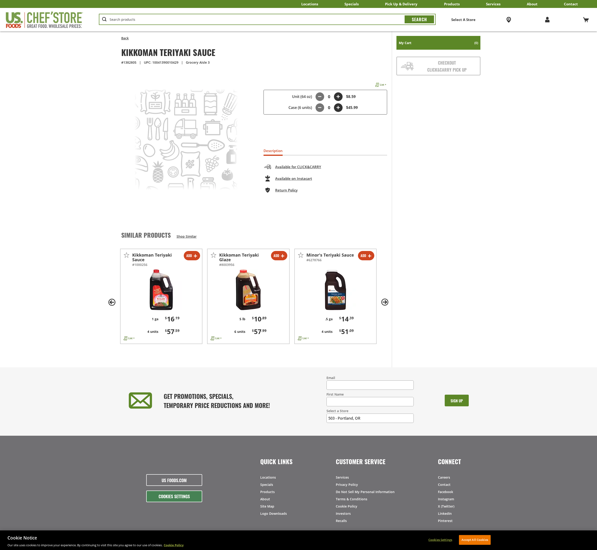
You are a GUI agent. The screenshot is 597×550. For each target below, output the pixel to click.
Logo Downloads (273, 513)
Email (330, 378)
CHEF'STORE (44, 19)
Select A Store (463, 19)
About (532, 4)
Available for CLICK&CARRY (298, 166)
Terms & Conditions (351, 499)
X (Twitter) (446, 506)
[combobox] (267, 19)
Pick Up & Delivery (401, 4)
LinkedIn (445, 513)
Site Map (267, 506)
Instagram (446, 499)
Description (273, 150)
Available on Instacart (293, 178)
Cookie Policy (346, 506)
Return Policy (286, 190)
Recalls (341, 521)
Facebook (445, 492)
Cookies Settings (174, 496)
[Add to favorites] (126, 255)
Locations (309, 4)
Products (452, 4)
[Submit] (419, 19)
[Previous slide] (112, 302)
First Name (335, 394)
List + (383, 84)
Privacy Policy (347, 484)
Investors (343, 513)
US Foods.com (174, 480)
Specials (351, 4)
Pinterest (445, 521)
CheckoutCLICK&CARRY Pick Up (447, 66)
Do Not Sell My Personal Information (365, 492)
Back (125, 38)
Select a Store (337, 411)
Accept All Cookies (475, 539)
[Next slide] (385, 302)
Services (493, 4)
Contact (571, 4)
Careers (444, 477)
